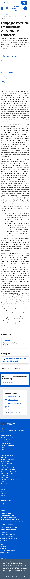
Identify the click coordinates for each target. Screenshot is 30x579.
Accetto (18, 576)
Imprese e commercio (7, 473)
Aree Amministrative (7, 438)
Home (2, 15)
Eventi (3, 505)
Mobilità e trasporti (6, 475)
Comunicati (4, 493)
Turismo (3, 481)
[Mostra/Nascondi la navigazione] (2, 8)
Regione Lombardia (7, 2)
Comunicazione (5, 466)
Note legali (3, 546)
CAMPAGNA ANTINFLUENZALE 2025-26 (14, 360)
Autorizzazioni (5, 462)
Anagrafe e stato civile (7, 460)
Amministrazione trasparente (8, 539)
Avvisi (2, 491)
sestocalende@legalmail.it (8, 530)
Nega (25, 576)
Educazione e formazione (8, 470)
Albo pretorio (3, 540)
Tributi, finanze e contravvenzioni (10, 479)
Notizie (3, 495)
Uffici (2, 450)
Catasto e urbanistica (7, 464)
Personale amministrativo (8, 446)
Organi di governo (6, 444)
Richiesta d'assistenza (7, 537)
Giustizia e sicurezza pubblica (9, 471)
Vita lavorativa (5, 483)
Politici (3, 448)
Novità (8, 15)
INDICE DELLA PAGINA (7, 72)
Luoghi (3, 503)
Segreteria (6, 341)
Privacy (2, 542)
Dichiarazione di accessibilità (8, 550)
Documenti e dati (6, 440)
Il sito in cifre (3, 548)
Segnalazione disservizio (8, 535)
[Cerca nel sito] (26, 8)
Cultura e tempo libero (7, 468)
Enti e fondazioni (5, 442)
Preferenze (9, 576)
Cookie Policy (3, 544)
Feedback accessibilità (6, 552)
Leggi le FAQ (4, 533)
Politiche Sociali (5, 477)
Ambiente (3, 458)
